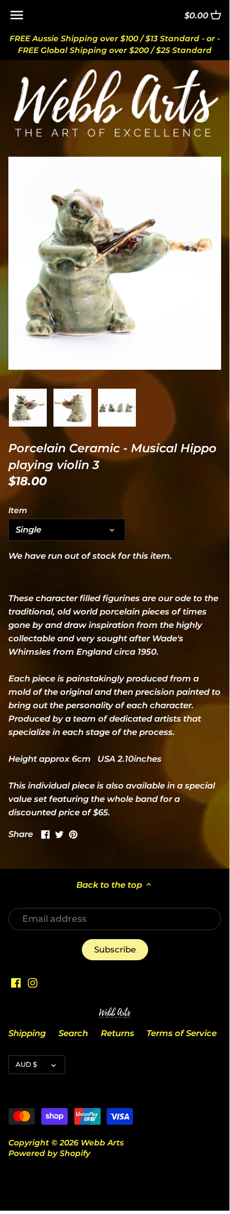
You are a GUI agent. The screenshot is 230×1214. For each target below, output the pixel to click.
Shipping (27, 1033)
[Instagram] (32, 982)
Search (73, 1033)
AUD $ (26, 1064)
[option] (27, 407)
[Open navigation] (16, 15)
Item (17, 510)
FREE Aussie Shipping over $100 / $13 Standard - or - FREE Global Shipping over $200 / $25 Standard (114, 44)
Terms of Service (181, 1033)
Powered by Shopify (49, 1153)
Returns (117, 1033)
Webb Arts (102, 1142)
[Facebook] (16, 982)
